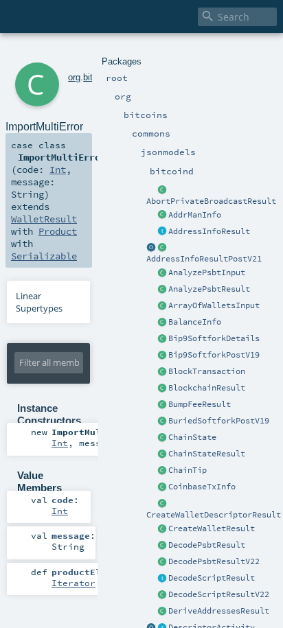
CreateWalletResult (211, 528)
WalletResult (44, 219)
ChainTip (187, 470)
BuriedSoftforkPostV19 (218, 421)
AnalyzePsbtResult (209, 289)
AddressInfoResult (209, 231)
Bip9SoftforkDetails (214, 338)
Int (57, 169)
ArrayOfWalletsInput (214, 305)
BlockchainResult (206, 388)
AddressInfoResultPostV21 (204, 259)
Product (57, 231)
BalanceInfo (194, 322)
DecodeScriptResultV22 (218, 594)
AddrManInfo (194, 215)
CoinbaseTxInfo (202, 486)
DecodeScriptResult (211, 578)
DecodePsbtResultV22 (214, 561)
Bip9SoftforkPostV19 (214, 355)
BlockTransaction (206, 371)
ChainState (192, 437)
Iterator (73, 582)
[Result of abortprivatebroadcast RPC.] (162, 190)
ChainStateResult (206, 453)
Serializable (44, 256)
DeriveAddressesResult (218, 611)
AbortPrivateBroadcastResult (211, 201)
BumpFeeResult (199, 404)
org (74, 77)
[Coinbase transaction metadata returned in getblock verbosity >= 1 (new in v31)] (162, 487)
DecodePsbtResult (206, 545)
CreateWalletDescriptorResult (213, 515)
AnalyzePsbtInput (206, 272)
